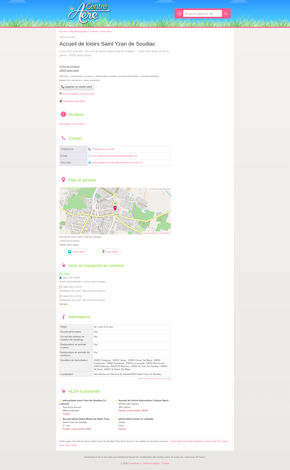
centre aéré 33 (212, 441)
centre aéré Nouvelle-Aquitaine (186, 441)
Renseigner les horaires (72, 124)
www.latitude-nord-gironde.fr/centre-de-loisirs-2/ (117, 162)
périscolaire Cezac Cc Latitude (135, 419)
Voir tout (63, 304)
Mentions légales (151, 463)
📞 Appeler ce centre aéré (76, 86)
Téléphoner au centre (103, 149)
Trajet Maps (112, 251)
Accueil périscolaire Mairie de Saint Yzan (86, 419)
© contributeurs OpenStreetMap (159, 189)
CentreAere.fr (96, 13)
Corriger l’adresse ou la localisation (156, 233)
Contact (165, 463)
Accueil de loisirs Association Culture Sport (143, 400)
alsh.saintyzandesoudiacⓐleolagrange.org (114, 156)
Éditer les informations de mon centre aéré (154, 378)
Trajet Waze (78, 251)
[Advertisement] (202, 59)
